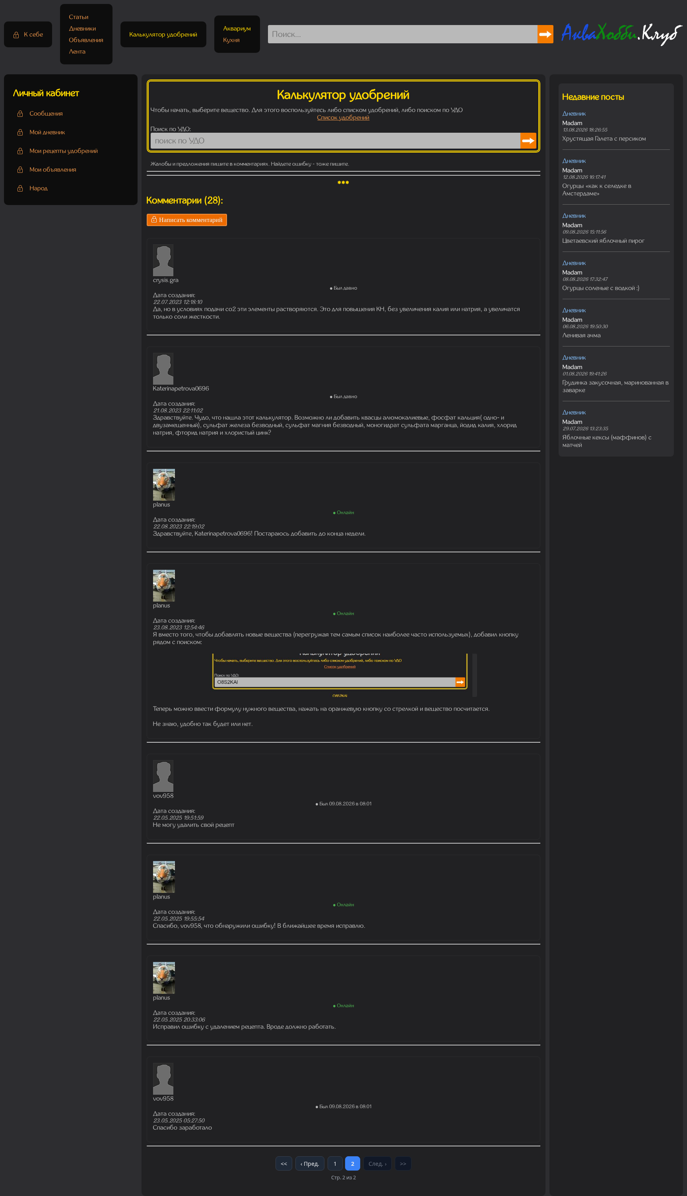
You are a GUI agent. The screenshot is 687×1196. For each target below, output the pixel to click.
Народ (39, 188)
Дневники (82, 28)
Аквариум (237, 28)
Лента (77, 51)
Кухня (231, 40)
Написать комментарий (190, 220)
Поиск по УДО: (171, 129)
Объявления (86, 40)
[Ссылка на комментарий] (150, 233)
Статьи (78, 17)
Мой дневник (47, 132)
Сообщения (46, 113)
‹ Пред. (310, 1163)
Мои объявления (53, 169)
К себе (33, 34)
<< (284, 1163)
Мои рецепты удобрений (64, 151)
